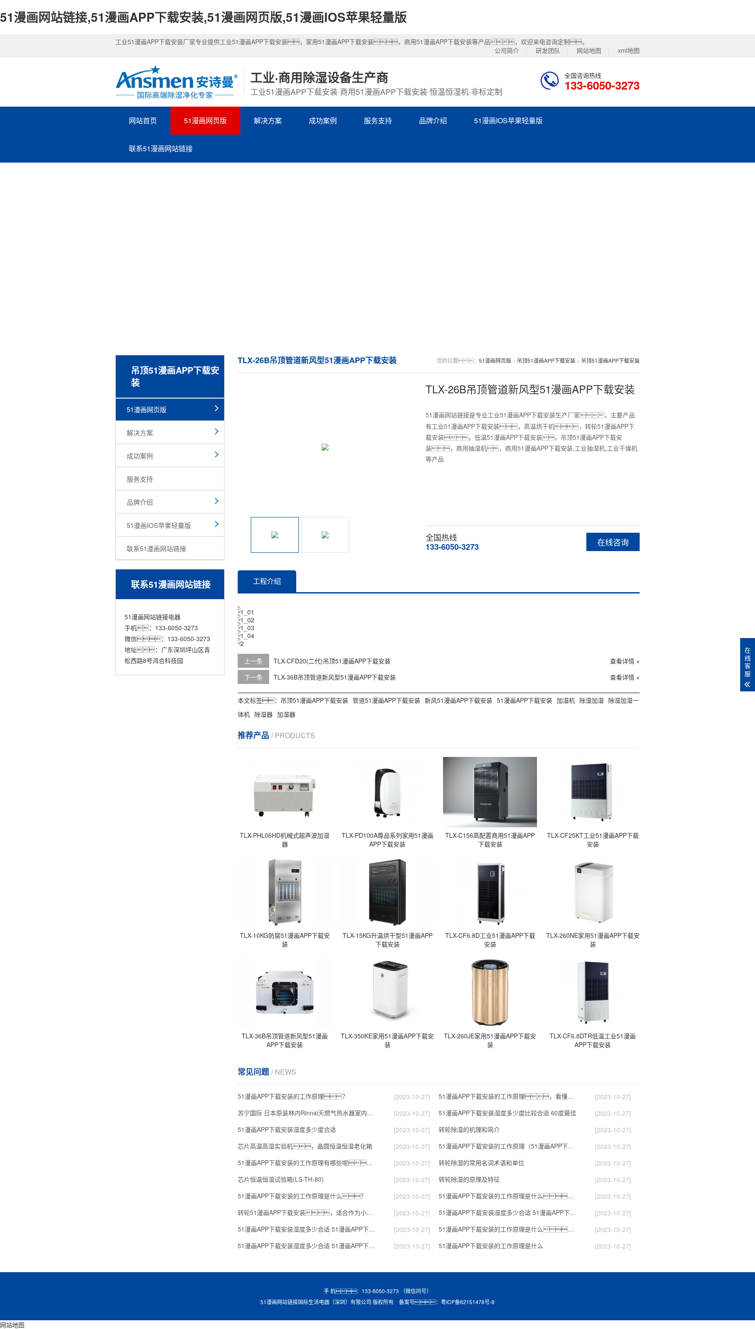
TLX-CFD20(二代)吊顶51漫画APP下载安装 (332, 660)
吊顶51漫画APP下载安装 (546, 360)
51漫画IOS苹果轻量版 (508, 120)
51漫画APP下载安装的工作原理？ (293, 1096)
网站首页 (143, 120)
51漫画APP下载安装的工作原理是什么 (491, 1245)
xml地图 (629, 50)
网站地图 (589, 50)
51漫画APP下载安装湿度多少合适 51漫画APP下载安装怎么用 (308, 1245)
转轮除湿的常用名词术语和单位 (481, 1162)
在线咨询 (613, 542)
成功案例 (323, 120)
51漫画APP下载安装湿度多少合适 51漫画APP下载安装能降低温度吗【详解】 (308, 1229)
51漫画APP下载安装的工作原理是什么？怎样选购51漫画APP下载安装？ (509, 1195)
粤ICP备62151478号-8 (468, 1301)
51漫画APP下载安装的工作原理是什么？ (302, 1195)
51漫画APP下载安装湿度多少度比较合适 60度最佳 (507, 1112)
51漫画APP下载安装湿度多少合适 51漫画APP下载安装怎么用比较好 (509, 1212)
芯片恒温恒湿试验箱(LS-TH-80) (281, 1179)
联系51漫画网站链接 (161, 148)
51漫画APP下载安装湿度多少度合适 (287, 1129)
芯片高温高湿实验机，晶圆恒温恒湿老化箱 (305, 1146)
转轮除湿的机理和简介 (469, 1129)
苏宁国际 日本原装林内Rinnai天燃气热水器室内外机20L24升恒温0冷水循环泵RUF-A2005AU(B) (308, 1112)
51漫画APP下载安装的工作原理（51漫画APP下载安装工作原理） (509, 1146)
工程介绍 (267, 581)
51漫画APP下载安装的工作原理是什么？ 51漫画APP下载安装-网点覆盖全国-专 (509, 1229)
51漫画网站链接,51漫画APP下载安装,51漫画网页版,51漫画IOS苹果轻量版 (203, 17)
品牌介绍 (433, 120)
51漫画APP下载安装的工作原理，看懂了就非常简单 (509, 1096)
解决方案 (268, 120)
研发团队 (548, 50)
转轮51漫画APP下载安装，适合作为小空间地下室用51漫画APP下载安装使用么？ (308, 1212)
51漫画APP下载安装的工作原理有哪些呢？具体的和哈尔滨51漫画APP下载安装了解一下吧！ (308, 1162)
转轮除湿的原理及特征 (469, 1179)
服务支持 (378, 120)
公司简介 (507, 50)
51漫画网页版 (205, 120)
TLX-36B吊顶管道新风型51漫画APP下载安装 (335, 677)
